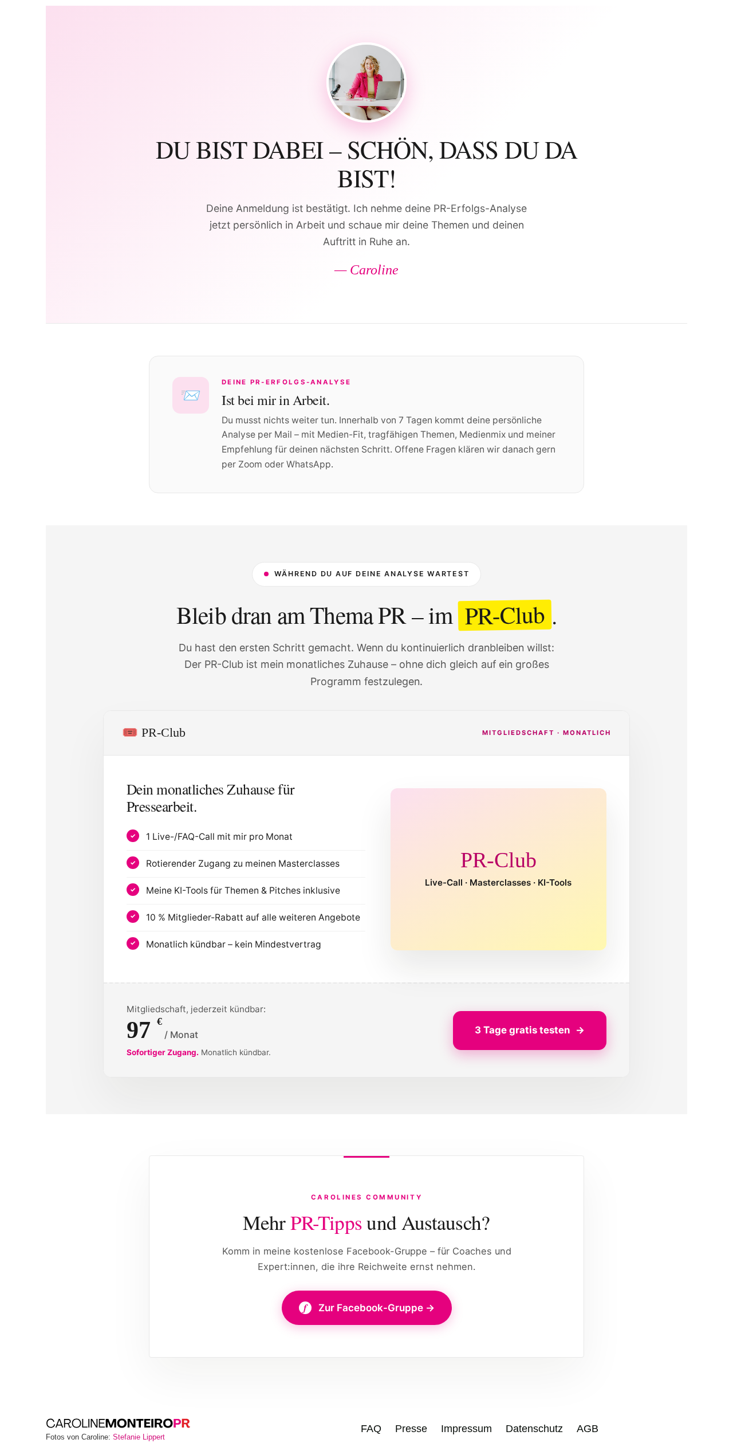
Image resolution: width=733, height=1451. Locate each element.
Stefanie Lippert (139, 1437)
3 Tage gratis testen (530, 1030)
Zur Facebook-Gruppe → (369, 1308)
